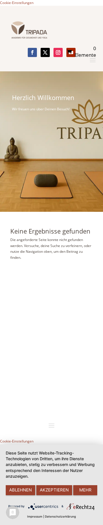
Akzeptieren (54, 490)
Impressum (34, 516)
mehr (85, 490)
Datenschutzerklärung (60, 516)
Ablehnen (20, 490)
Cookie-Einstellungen (16, 2)
